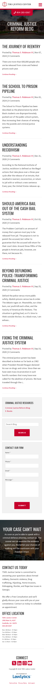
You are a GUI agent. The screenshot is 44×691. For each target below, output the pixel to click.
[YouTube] (30, 663)
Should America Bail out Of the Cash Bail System (19, 208)
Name (8, 452)
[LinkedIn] (19, 663)
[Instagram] (24, 663)
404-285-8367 (23, 12)
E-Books (8, 411)
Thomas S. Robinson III (22, 52)
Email (7, 471)
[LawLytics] (22, 676)
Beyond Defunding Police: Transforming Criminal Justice (20, 275)
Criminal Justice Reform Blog (17, 408)
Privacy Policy (22, 683)
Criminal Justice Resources (19, 403)
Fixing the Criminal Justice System (17, 340)
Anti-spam (31, 683)
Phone (8, 461)
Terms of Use (13, 683)
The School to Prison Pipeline (19, 88)
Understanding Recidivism (14, 147)
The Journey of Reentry (21, 46)
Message (9, 480)
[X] (14, 663)
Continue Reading (8, 74)
